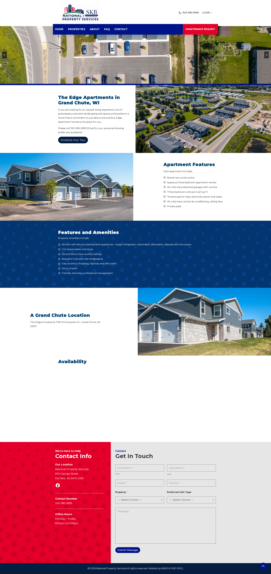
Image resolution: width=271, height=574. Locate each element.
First (117, 474)
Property (121, 492)
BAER (164, 568)
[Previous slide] (4, 55)
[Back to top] (263, 566)
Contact (121, 29)
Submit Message (127, 550)
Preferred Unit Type (179, 492)
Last (169, 474)
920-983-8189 (191, 12)
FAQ (107, 29)
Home (59, 29)
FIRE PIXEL (177, 568)
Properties (76, 29)
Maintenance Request (200, 29)
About (95, 29)
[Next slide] (266, 55)
